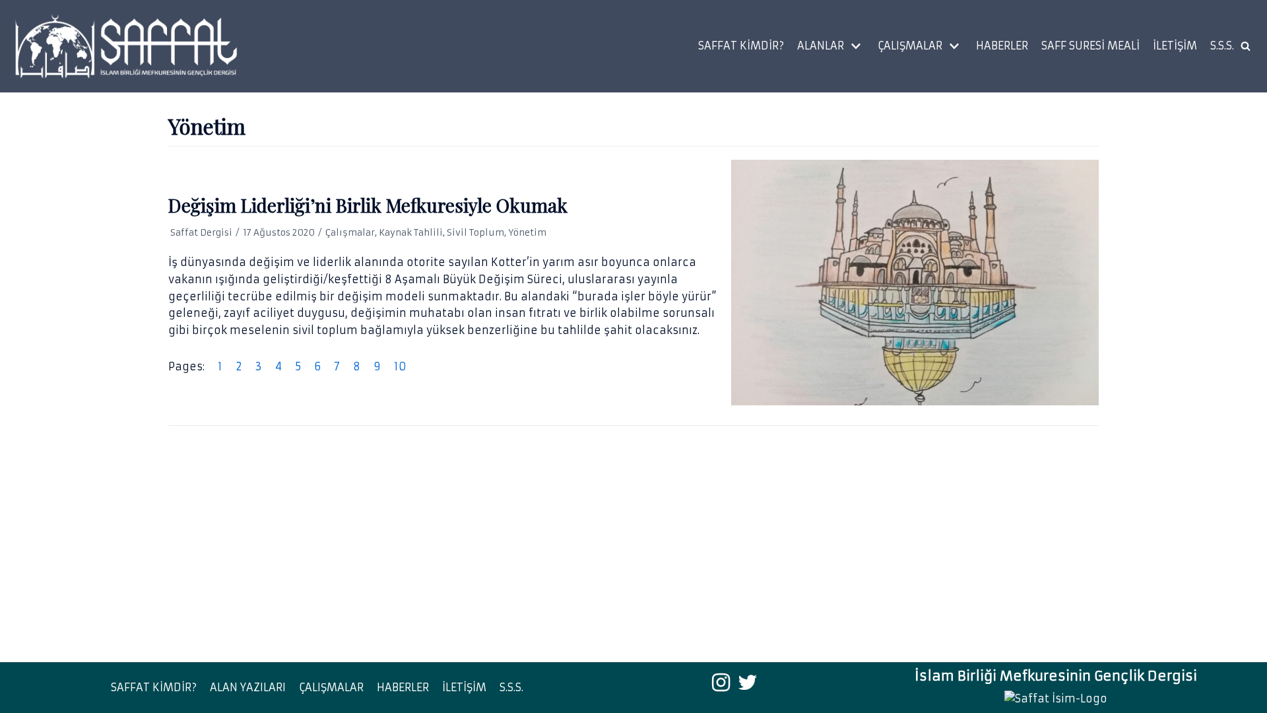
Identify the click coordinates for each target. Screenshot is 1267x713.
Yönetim (527, 232)
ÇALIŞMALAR (331, 687)
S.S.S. (1222, 45)
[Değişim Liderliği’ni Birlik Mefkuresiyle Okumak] (915, 282)
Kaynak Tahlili (411, 232)
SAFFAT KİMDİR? (154, 687)
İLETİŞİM (464, 687)
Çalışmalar (350, 232)
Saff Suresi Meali (1090, 45)
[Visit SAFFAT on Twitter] (748, 686)
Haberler (1002, 45)
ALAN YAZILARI (248, 687)
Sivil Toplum (475, 232)
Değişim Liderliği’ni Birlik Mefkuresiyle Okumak (368, 205)
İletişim (1175, 45)
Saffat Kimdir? (741, 45)
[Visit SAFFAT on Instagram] (721, 686)
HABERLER (403, 687)
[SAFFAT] (125, 46)
